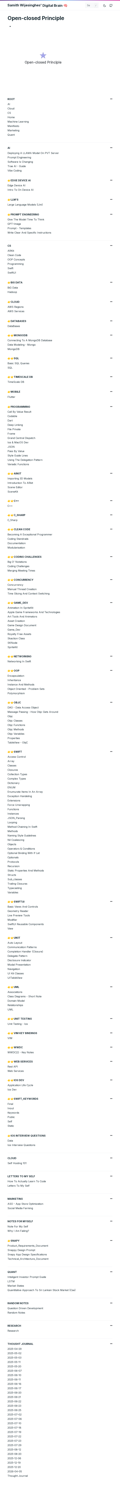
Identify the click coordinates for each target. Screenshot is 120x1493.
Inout (11, 1108)
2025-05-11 (14, 1362)
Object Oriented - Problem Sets (26, 688)
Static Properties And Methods (26, 870)
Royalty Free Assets (19, 634)
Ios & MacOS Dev (18, 442)
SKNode (12, 642)
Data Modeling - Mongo (22, 344)
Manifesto (13, 126)
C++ (10, 505)
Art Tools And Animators (22, 616)
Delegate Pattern (17, 955)
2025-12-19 (14, 1462)
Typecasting (15, 888)
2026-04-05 (15, 1471)
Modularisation (16, 547)
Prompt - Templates (19, 228)
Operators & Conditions (21, 848)
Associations (15, 992)
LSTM (11, 1281)
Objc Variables (16, 733)
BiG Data (13, 287)
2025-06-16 (14, 1383)
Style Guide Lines (18, 455)
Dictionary (14, 783)
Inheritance (14, 680)
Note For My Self (18, 1226)
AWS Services (16, 311)
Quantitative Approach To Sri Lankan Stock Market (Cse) (42, 1290)
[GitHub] (110, 5)
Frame (11, 433)
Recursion (14, 866)
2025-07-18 (14, 1427)
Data (10, 1140)
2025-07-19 (14, 1432)
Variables (13, 892)
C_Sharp (13, 520)
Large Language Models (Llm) (25, 204)
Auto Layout (15, 942)
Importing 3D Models (20, 478)
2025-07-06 (15, 1418)
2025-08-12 (14, 1449)
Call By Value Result (19, 411)
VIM (10, 1038)
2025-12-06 (14, 1458)
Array (11, 761)
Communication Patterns (22, 947)
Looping (12, 822)
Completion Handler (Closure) (25, 951)
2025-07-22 (14, 1436)
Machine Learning (18, 121)
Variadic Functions (18, 464)
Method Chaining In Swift (22, 826)
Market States (16, 1285)
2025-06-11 (14, 1379)
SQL (10, 367)
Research (13, 1330)
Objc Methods (16, 729)
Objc (10, 716)
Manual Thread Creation (22, 589)
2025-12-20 (14, 1467)
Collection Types (17, 774)
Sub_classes (15, 879)
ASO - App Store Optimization (25, 1203)
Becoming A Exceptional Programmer (30, 534)
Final (10, 1103)
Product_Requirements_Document (28, 1245)
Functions (13, 809)
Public (11, 1117)
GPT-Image (14, 223)
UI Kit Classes (16, 973)
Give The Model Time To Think (26, 219)
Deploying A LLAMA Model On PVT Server (33, 153)
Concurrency (15, 584)
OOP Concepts (16, 259)
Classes (12, 765)
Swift (10, 268)
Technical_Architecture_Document (28, 1258)
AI (9, 104)
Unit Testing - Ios (18, 1023)
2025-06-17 (14, 1388)
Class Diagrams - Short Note (25, 996)
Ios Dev (12, 1089)
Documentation (17, 543)
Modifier (12, 919)
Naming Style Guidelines (22, 835)
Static (11, 1125)
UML (10, 1009)
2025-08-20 (14, 1453)
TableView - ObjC (18, 742)
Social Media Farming (20, 1208)
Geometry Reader (18, 911)
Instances (13, 813)
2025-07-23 (14, 1440)
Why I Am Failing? (18, 1230)
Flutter (11, 396)
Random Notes (16, 1312)
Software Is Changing (20, 161)
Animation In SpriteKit (20, 607)
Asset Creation (16, 620)
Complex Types (17, 778)
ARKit (11, 250)
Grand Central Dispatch (21, 438)
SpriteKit (13, 647)
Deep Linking (15, 424)
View (10, 928)
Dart (10, 420)
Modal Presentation (19, 964)
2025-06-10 (14, 1375)
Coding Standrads (18, 538)
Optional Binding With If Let (24, 853)
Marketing (13, 130)
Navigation (14, 969)
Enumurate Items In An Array (25, 791)
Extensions (14, 800)
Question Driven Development (25, 1308)
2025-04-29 (15, 1348)
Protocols (13, 861)
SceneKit (13, 491)
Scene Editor (15, 487)
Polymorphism (16, 693)
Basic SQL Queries (18, 363)
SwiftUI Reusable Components (26, 924)
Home (11, 117)
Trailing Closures (17, 883)
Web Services (16, 1071)
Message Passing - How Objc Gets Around (33, 711)
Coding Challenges (18, 566)
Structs (12, 874)
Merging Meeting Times (21, 570)
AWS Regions (16, 306)
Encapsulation (16, 675)
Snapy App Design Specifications (27, 1254)
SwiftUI (12, 272)
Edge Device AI (16, 185)
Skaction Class (16, 638)
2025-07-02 (15, 1414)
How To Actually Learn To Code (27, 1181)
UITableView (15, 977)
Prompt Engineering (19, 157)
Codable (12, 416)
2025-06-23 (14, 1405)
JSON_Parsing (16, 818)
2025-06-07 (15, 1370)
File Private (14, 429)
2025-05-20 (14, 1366)
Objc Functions (16, 725)
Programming (16, 263)
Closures (13, 769)
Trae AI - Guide (17, 166)
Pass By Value (16, 451)
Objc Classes (15, 720)
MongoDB (14, 349)
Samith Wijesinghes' (38, 5)
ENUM (11, 787)
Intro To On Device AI (21, 189)
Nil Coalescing (16, 839)
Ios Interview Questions (21, 1145)
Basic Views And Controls (23, 906)
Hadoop (12, 292)
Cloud (11, 108)
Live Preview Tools (19, 915)
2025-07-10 (14, 1423)
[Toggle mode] (104, 5)
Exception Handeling (20, 796)
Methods (13, 831)
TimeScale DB (16, 381)
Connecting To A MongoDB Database (30, 340)
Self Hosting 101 (17, 1163)
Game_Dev (14, 629)
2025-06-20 (14, 1392)
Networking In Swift (19, 661)
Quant (11, 134)
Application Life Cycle (20, 1085)
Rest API (13, 1066)
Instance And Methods (21, 684)
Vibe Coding (15, 170)
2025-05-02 (14, 1353)
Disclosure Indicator (19, 960)
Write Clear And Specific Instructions (29, 232)
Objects (12, 844)
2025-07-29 (14, 1445)
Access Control (17, 756)
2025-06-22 (14, 1401)
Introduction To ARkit (20, 482)
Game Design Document (22, 625)
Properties (14, 738)
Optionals (13, 857)
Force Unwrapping (19, 804)
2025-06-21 (14, 1397)
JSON (11, 446)
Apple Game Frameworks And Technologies (34, 612)
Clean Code (14, 255)
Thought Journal (18, 1475)
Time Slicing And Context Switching (29, 593)
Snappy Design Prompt (21, 1250)
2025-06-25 (14, 1410)
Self (10, 1121)
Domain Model (16, 1000)
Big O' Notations (17, 561)
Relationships (15, 1005)
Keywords (13, 1112)
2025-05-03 (14, 1357)
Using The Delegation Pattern (25, 459)
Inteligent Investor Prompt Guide (27, 1277)
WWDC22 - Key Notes (21, 1052)
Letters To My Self (19, 1185)
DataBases (14, 326)
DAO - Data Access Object (23, 707)
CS (9, 112)
